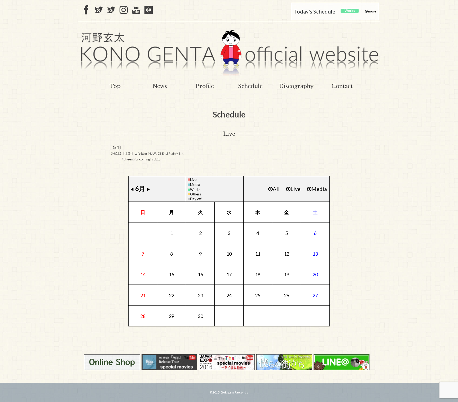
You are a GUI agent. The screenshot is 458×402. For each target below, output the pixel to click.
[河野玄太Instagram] (124, 10)
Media (195, 184)
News (160, 86)
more (372, 11)
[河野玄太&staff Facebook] (86, 10)
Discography (296, 86)
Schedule (250, 86)
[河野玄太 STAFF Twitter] (99, 10)
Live (193, 179)
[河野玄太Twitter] (111, 10)
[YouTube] (136, 10)
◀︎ (132, 189)
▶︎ (148, 189)
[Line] (148, 10)
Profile (205, 86)
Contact (342, 86)
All (276, 189)
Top (115, 86)
